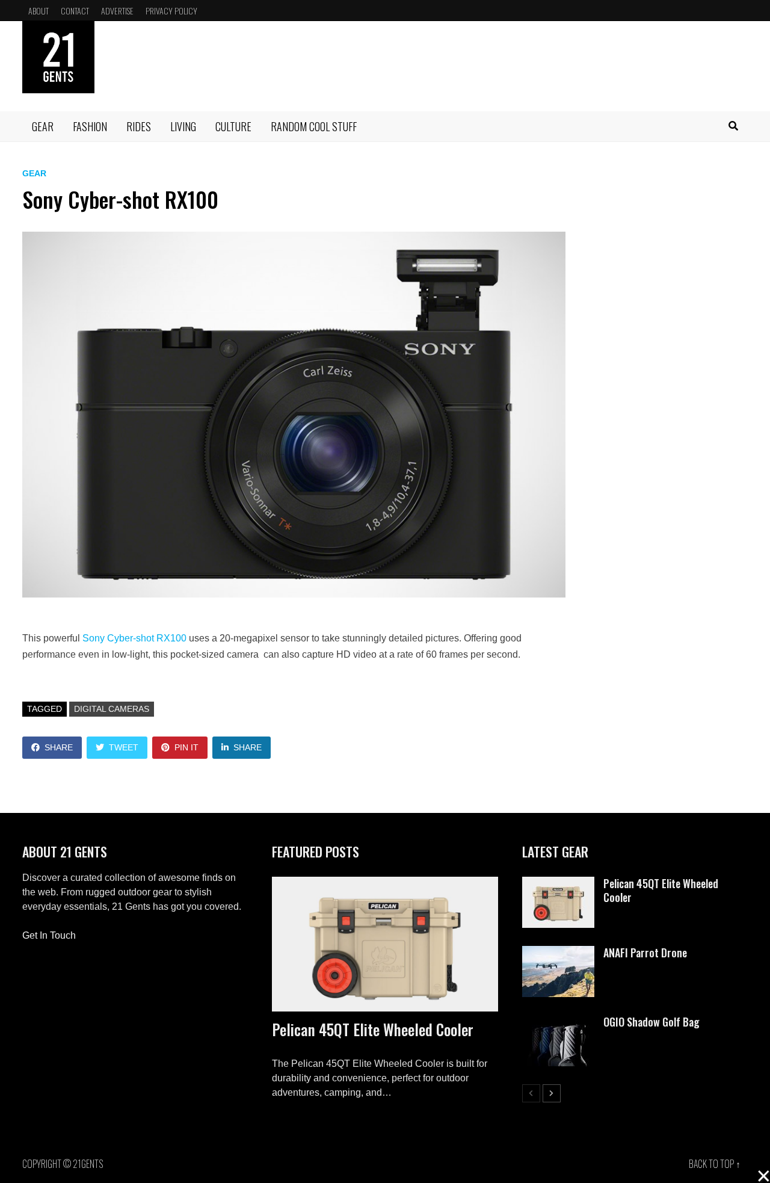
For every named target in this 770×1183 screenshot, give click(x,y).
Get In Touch (49, 935)
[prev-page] (531, 1093)
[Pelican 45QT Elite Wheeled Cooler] (385, 944)
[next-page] (552, 1093)
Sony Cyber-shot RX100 (134, 638)
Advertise (117, 10)
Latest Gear (555, 851)
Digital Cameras (111, 709)
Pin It (186, 747)
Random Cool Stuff (314, 126)
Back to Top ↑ (715, 1164)
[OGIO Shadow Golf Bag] (558, 1022)
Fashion (90, 126)
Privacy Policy (171, 10)
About (38, 10)
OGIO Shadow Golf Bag (651, 1022)
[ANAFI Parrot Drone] (558, 953)
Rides (138, 126)
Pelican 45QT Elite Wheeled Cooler (372, 1029)
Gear (43, 126)
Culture (233, 126)
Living (183, 126)
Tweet (123, 747)
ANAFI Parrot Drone (645, 952)
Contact (75, 10)
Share (59, 747)
